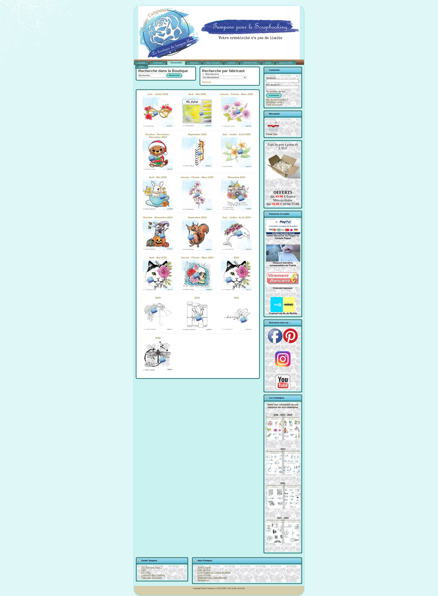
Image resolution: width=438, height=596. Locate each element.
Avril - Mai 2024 (158, 257)
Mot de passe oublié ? (277, 99)
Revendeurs (203, 580)
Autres (268, 63)
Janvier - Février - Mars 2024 (197, 257)
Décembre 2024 (236, 177)
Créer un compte (274, 104)
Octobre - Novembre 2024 (158, 217)
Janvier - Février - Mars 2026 (236, 94)
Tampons (194, 63)
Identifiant (271, 78)
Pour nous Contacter (151, 577)
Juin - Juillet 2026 (157, 94)
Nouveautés (176, 63)
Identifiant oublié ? (275, 102)
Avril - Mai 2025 (158, 177)
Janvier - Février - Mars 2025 (197, 177)
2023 (158, 297)
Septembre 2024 (197, 217)
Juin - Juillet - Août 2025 (236, 134)
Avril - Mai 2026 (197, 94)
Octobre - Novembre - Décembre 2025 (157, 135)
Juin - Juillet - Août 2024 (236, 217)
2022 (197, 297)
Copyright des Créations (153, 575)
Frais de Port (203, 570)
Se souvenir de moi (275, 91)
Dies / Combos (213, 63)
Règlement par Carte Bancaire (212, 577)
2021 (236, 297)
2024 (236, 257)
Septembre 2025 (197, 134)
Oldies (142, 66)
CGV (143, 570)
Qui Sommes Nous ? (151, 567)
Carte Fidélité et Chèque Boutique (214, 572)
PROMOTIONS (250, 63)
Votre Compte (204, 567)
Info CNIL (146, 572)
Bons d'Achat (204, 575)
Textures (232, 63)
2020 (158, 338)
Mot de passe (273, 84)
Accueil (141, 63)
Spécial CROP (286, 63)
